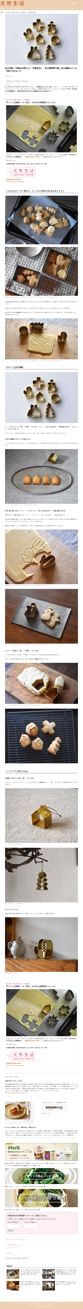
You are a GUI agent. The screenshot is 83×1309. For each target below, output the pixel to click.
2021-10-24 (9, 76)
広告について (11, 1303)
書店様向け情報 (30, 1303)
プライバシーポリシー (59, 1303)
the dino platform (43, 1307)
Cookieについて (71, 1303)
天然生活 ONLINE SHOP (32, 157)
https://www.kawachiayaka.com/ (17, 1093)
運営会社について (40, 1303)
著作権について (21, 1303)
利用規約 (49, 1303)
